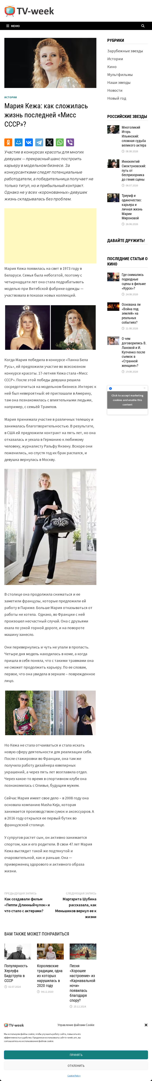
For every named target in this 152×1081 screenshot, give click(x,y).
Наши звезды (119, 82)
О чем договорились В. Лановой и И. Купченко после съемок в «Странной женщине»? (134, 352)
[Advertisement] (50, 235)
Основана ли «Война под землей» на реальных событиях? (131, 313)
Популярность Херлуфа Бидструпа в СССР (16, 973)
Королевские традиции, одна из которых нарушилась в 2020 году (50, 975)
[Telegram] (39, 142)
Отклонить (76, 1066)
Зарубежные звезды (125, 50)
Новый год (116, 98)
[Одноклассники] (8, 142)
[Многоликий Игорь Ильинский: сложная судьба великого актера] (113, 128)
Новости (115, 90)
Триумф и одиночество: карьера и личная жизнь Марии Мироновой (132, 206)
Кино (112, 66)
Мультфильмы (120, 74)
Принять (76, 1055)
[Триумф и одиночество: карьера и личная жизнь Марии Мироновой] (113, 196)
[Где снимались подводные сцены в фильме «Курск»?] (113, 275)
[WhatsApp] (60, 142)
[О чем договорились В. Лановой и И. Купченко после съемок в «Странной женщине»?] (113, 339)
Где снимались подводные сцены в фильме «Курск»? (134, 281)
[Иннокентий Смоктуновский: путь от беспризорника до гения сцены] (113, 162)
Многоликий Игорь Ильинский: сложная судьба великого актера (134, 136)
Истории (10, 97)
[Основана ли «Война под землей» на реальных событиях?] (113, 305)
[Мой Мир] (19, 142)
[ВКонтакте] (29, 142)
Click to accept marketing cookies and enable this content (127, 400)
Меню (15, 26)
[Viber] (70, 142)
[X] (49, 142)
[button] (146, 1025)
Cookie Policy (74, 1075)
